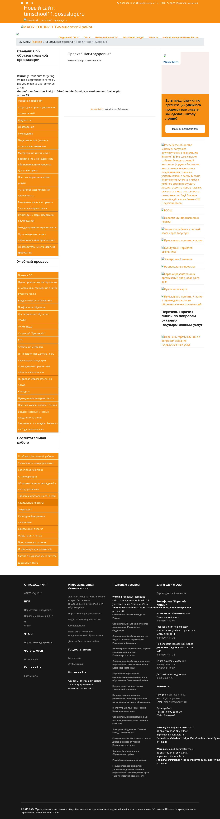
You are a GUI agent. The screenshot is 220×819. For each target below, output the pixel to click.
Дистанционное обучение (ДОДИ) (33, 316)
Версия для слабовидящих (171, 593)
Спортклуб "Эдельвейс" (32, 333)
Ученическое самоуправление (36, 463)
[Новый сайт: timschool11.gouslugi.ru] (66, 20)
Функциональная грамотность (36, 398)
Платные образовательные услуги (34, 179)
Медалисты (74, 658)
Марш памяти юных (30, 535)
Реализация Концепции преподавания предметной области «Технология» (34, 366)
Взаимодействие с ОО (106, 37)
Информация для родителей (35, 549)
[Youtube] (22, 3)
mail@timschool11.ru (149, 3)
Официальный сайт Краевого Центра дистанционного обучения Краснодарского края (131, 741)
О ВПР (27, 625)
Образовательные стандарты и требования (36, 249)
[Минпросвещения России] (182, 220)
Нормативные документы (38, 609)
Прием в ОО (25, 275)
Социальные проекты (31, 502)
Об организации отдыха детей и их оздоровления (37, 486)
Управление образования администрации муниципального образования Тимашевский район (130, 677)
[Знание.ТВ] (182, 174)
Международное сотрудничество (37, 227)
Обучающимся (76, 625)
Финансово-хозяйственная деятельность (34, 192)
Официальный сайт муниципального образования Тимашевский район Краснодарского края (131, 664)
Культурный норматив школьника (31, 519)
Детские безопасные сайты (83, 641)
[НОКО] (182, 300)
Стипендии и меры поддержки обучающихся (36, 217)
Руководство (25, 133)
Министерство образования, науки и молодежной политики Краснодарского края (131, 652)
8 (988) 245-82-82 (166, 668)
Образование (26, 126)
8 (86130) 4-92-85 (172, 698)
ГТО (20, 340)
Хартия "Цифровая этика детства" (37, 555)
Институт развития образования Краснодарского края (129, 709)
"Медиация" (25, 509)
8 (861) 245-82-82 (166, 664)
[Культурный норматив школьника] (182, 250)
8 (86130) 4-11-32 (166, 637)
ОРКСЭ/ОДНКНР (33, 593)
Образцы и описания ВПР (38, 615)
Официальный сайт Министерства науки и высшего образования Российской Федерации (130, 639)
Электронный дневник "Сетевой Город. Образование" (129, 731)
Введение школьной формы (35, 300)
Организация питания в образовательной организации (36, 237)
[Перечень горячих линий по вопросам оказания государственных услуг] (182, 341)
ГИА (86, 37)
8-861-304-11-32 (127, 3)
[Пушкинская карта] (182, 289)
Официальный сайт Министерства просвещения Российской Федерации (130, 627)
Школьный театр (28, 562)
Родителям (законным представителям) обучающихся (85, 633)
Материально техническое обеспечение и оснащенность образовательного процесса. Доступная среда (35, 161)
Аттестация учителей (30, 346)
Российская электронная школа (129, 760)
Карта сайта (31, 675)
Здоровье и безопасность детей (37, 495)
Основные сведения (30, 100)
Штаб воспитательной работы (36, 456)
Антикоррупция (27, 476)
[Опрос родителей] (182, 240)
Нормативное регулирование (84, 613)
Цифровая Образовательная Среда (35, 381)
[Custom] (32, 3)
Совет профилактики (30, 469)
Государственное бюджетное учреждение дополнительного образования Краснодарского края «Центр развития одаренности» (130, 771)
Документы (24, 120)
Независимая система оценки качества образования (127, 688)
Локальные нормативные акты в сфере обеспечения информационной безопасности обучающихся (86, 602)
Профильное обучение (31, 307)
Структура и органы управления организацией (37, 110)
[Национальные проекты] (182, 266)
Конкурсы (24, 391)
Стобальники (75, 663)
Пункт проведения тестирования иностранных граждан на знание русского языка (37, 287)
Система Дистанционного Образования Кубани (125, 753)
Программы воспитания (32, 542)
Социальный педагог (30, 528)
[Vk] (27, 3)
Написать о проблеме (185, 128)
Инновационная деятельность (36, 353)
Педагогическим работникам (84, 619)
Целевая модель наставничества (37, 405)
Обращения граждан (133, 37)
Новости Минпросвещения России (181, 37)
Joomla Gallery (97, 109)
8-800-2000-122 (165, 677)
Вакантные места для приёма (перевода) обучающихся (35, 205)
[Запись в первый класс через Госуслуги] (182, 231)
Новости (153, 37)
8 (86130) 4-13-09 (166, 620)
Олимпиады (25, 326)
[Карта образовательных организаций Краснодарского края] (182, 278)
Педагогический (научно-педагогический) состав (33, 143)
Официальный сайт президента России (128, 616)
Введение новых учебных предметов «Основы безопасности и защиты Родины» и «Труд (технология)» (37, 420)
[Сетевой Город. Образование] (182, 259)
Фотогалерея (31, 659)
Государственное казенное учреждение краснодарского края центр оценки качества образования (131, 698)
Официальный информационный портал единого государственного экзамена (130, 720)
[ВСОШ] (182, 210)
